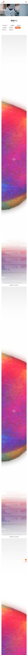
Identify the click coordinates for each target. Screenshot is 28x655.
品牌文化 (19, 25)
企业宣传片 (4, 25)
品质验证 (11, 27)
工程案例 (12, 25)
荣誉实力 (4, 29)
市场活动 (11, 29)
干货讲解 (4, 27)
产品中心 (18, 27)
